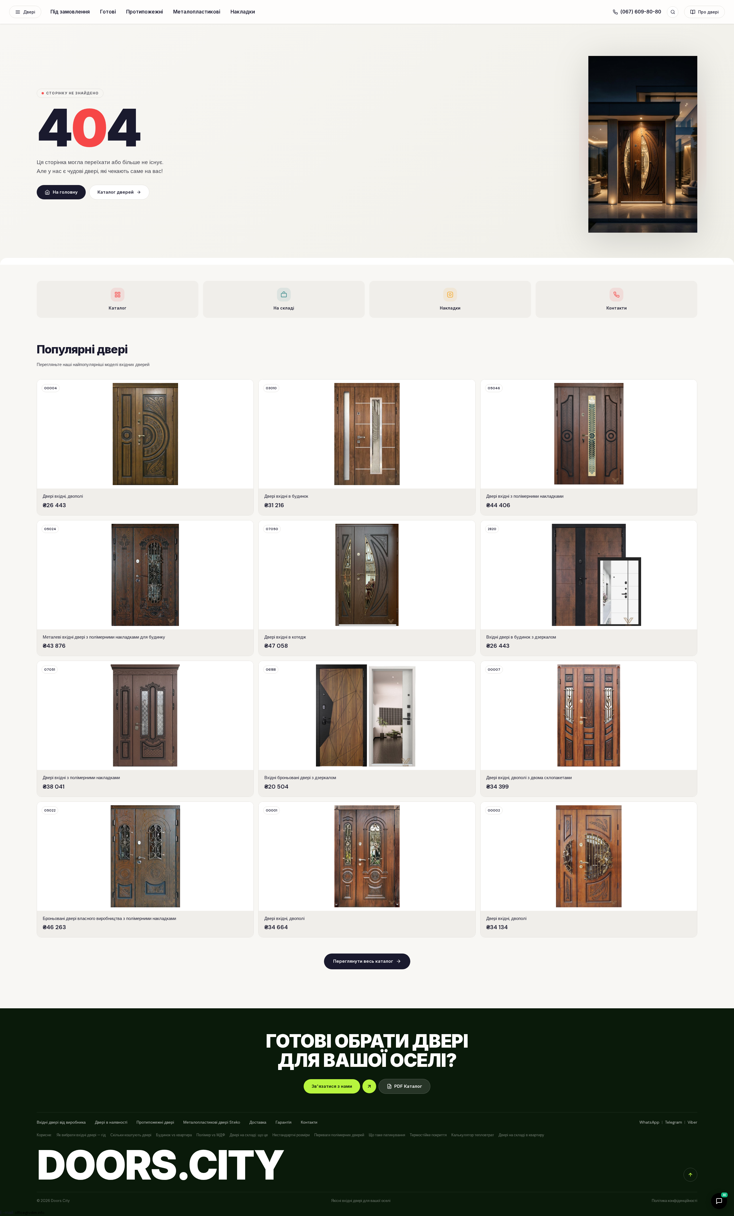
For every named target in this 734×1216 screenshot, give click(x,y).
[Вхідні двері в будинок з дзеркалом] (589, 588)
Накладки (243, 12)
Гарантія (284, 1122)
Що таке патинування (387, 1135)
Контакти (309, 1122)
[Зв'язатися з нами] (369, 1086)
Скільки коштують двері (130, 1135)
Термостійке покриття (428, 1135)
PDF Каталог (408, 1086)
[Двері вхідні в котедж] (367, 588)
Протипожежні (144, 12)
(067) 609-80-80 (640, 12)
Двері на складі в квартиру (521, 1135)
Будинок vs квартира (174, 1135)
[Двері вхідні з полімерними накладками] (589, 447)
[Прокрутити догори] (690, 1175)
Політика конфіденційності (674, 1200)
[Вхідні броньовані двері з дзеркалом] (367, 729)
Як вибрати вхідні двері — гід (81, 1135)
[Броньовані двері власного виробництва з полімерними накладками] (145, 869)
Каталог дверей (115, 192)
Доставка (257, 1122)
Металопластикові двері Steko (211, 1122)
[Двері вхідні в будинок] (367, 447)
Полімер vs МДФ (210, 1135)
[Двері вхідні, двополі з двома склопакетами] (589, 729)
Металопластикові (196, 12)
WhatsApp (649, 1122)
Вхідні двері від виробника (61, 1122)
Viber (692, 1122)
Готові (108, 12)
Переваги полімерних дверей (339, 1135)
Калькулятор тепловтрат (472, 1135)
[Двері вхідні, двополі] (145, 447)
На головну (65, 192)
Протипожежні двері (155, 1122)
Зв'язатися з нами (332, 1086)
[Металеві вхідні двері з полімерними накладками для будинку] (145, 588)
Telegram (673, 1122)
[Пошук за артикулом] (672, 12)
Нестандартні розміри (291, 1135)
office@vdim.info (29, 1212)
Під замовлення (70, 12)
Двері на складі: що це (249, 1135)
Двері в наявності (111, 1122)
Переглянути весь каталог (363, 961)
